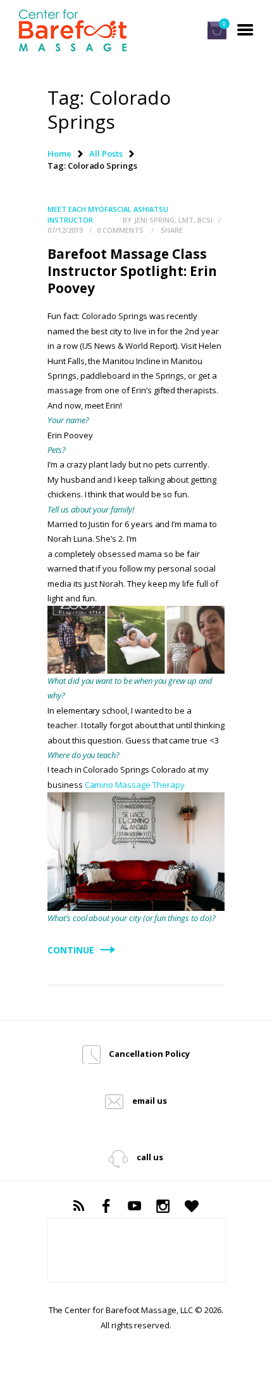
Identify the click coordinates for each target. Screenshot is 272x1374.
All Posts (106, 153)
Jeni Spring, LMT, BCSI (174, 220)
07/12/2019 (65, 230)
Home (59, 153)
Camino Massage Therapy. (136, 784)
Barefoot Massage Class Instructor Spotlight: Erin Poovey (132, 271)
